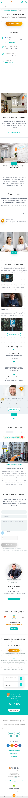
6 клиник (23, 6)
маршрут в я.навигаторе (12, 437)
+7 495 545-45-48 (26, 2)
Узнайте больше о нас (14, 334)
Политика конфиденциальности (14, 776)
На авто (18, 432)
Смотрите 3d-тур (14, 132)
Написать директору (14, 598)
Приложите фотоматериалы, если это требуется (10, 533)
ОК (22, 796)
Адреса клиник (14, 10)
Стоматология (7, 10)
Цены (14, 6)
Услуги (5, 6)
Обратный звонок (14, 710)
